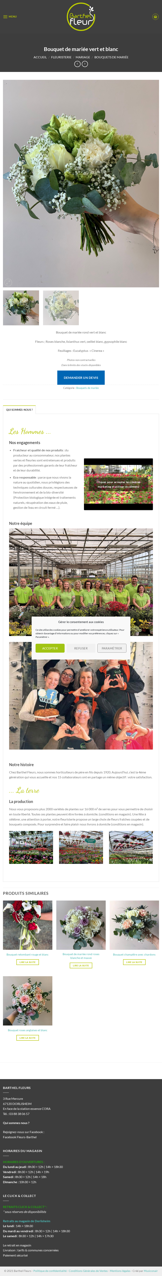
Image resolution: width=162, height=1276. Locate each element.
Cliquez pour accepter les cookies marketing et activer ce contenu (118, 484)
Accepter (50, 648)
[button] (10, 16)
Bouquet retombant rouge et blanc (28, 954)
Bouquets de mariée (111, 57)
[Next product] (77, 64)
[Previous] (11, 183)
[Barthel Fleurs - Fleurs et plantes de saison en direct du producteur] (81, 16)
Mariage (83, 57)
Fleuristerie (61, 57)
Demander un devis (81, 377)
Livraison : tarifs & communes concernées (31, 1250)
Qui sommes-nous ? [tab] (19, 409)
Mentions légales (120, 1270)
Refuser (81, 648)
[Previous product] (85, 64)
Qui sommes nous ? (16, 1123)
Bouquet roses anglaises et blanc (27, 1030)
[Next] (150, 183)
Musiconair (151, 1270)
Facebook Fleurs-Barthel (20, 1137)
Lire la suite (28, 962)
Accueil (40, 57)
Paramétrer (112, 648)
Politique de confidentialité (50, 1270)
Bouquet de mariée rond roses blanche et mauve (81, 955)
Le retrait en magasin (17, 1245)
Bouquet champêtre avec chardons (134, 954)
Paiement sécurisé (15, 1255)
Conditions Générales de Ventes (88, 1270)
